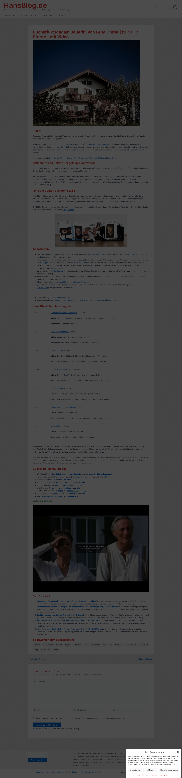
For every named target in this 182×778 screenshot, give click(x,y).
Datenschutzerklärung (155, 775)
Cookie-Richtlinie (142, 775)
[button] (178, 752)
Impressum (166, 775)
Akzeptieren (135, 770)
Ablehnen (151, 770)
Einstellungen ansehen (169, 770)
